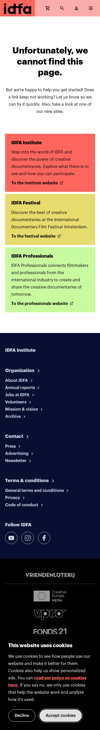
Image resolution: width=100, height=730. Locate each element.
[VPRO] (50, 615)
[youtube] (11, 538)
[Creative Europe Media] (50, 595)
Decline (22, 716)
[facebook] (44, 538)
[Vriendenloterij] (50, 575)
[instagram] (28, 538)
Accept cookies (61, 716)
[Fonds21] (50, 631)
